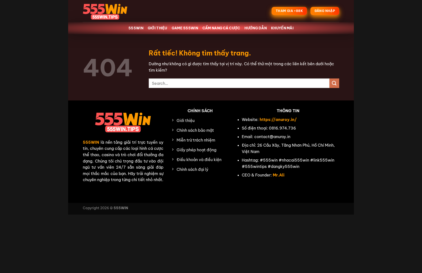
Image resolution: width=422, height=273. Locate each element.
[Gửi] (334, 83)
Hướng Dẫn (255, 28)
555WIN (135, 28)
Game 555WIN (185, 28)
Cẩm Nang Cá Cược (221, 28)
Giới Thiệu (157, 28)
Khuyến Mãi (282, 28)
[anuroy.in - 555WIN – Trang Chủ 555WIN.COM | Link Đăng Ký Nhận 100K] (107, 11)
